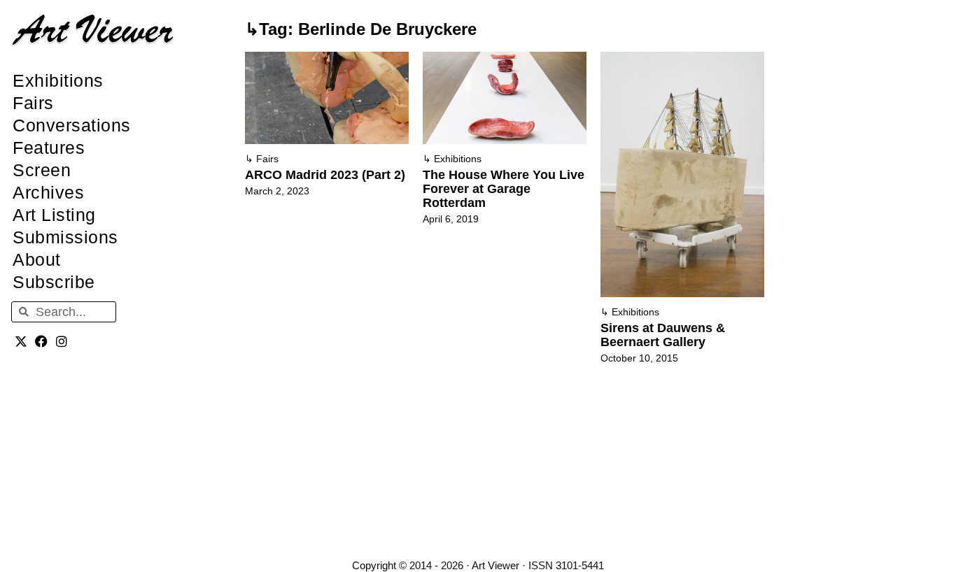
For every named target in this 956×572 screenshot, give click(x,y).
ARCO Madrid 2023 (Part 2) (325, 175)
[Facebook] (41, 341)
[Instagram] (62, 341)
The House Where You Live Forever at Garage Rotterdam (503, 189)
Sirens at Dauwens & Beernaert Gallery (662, 335)
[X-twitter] (21, 341)
